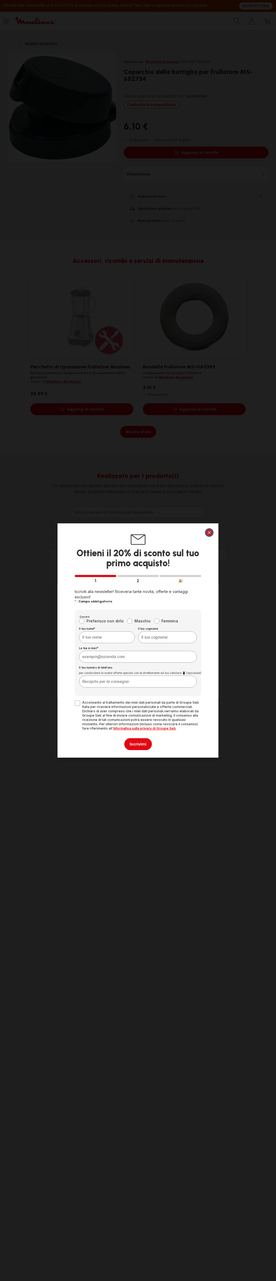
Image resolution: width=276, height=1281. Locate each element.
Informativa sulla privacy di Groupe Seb (144, 728)
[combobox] (107, 637)
